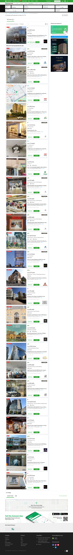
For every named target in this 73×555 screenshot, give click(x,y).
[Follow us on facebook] (53, 545)
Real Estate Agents (24, 543)
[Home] (6, 1)
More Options (58, 9)
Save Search (65, 15)
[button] (8, 7)
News (22, 539)
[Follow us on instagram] (56, 545)
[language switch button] (62, 1)
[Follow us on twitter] (53, 548)
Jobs (6, 540)
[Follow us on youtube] (58, 545)
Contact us (7, 539)
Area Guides (24, 1)
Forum (22, 540)
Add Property (23, 545)
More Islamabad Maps (63, 495)
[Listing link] (27, 35)
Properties (9, 1)
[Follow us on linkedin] (56, 548)
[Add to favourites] (25, 82)
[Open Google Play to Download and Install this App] (64, 514)
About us (6, 537)
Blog (29, 1)
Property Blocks (17, 1)
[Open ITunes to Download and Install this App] (56, 514)
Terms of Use (7, 545)
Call (38, 42)
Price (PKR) (7, 9)
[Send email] (28, 42)
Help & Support (8, 542)
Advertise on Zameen (9, 543)
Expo (22, 542)
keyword (26, 9)
